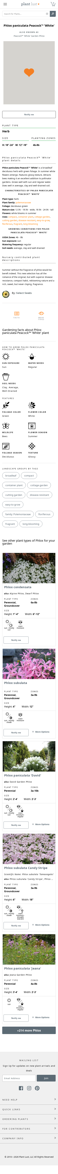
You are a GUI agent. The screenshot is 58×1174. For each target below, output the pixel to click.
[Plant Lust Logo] (30, 4)
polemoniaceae (23, 202)
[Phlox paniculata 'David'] (29, 781)
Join (46, 1078)
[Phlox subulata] (29, 688)
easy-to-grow (43, 220)
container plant (25, 216)
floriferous (7, 223)
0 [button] (53, 3)
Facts (17, 318)
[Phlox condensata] (29, 594)
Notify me (29, 114)
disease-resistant (27, 220)
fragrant (18, 223)
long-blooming (30, 223)
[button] (47, 13)
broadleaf (10, 475)
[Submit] (53, 14)
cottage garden (42, 216)
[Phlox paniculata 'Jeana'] (29, 974)
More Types (41, 318)
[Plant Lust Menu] (5, 4)
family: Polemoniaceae (18, 514)
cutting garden (9, 220)
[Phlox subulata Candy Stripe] (29, 877)
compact (12, 216)
